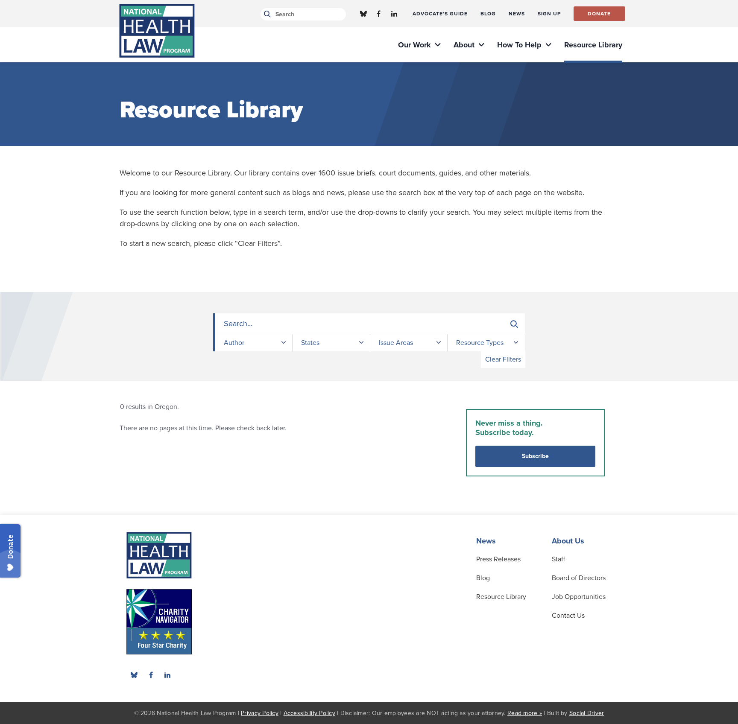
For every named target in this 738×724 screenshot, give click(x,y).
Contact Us (568, 615)
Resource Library (501, 597)
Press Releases (498, 559)
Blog (483, 578)
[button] (514, 324)
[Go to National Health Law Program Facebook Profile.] (379, 13)
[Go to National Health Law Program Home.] (157, 31)
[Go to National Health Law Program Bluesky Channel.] (363, 13)
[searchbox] (370, 323)
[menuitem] (440, 13)
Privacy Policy (259, 713)
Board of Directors (579, 578)
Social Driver (586, 713)
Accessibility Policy (309, 713)
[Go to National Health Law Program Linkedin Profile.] (394, 13)
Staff (558, 559)
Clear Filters (503, 359)
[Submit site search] (266, 14)
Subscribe (535, 456)
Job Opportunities (579, 597)
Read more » (524, 713)
